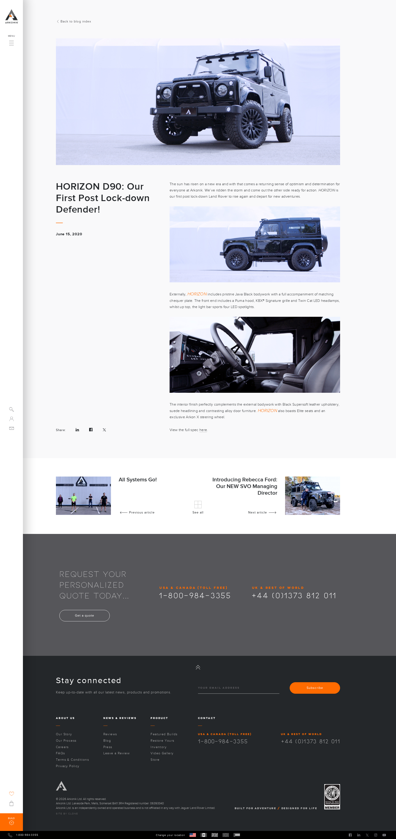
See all (198, 512)
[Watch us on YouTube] (384, 835)
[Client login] (11, 419)
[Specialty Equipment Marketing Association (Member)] (332, 797)
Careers (62, 747)
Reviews (128, 718)
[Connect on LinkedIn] (358, 835)
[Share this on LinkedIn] (77, 430)
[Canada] (204, 835)
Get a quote (84, 615)
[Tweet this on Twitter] (104, 430)
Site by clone (67, 813)
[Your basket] (11, 803)
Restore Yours (162, 741)
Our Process (66, 741)
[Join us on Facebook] (350, 835)
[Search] (11, 409)
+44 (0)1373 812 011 (294, 595)
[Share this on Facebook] (91, 430)
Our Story (64, 734)
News (108, 718)
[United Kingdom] (215, 835)
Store (155, 760)
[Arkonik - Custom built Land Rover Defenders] (11, 16)
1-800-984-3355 (195, 595)
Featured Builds (164, 734)
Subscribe (315, 688)
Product (159, 718)
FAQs (60, 753)
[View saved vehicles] (11, 793)
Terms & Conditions (72, 760)
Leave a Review (116, 753)
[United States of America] (193, 835)
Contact (207, 718)
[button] (11, 42)
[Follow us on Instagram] (375, 835)
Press (107, 747)
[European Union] (226, 835)
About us (65, 718)
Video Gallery (162, 753)
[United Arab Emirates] (237, 835)
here (203, 430)
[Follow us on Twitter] (367, 835)
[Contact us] (11, 428)
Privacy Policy (68, 766)
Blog (107, 741)
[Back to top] (198, 667)
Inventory (159, 747)
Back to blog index (75, 21)
